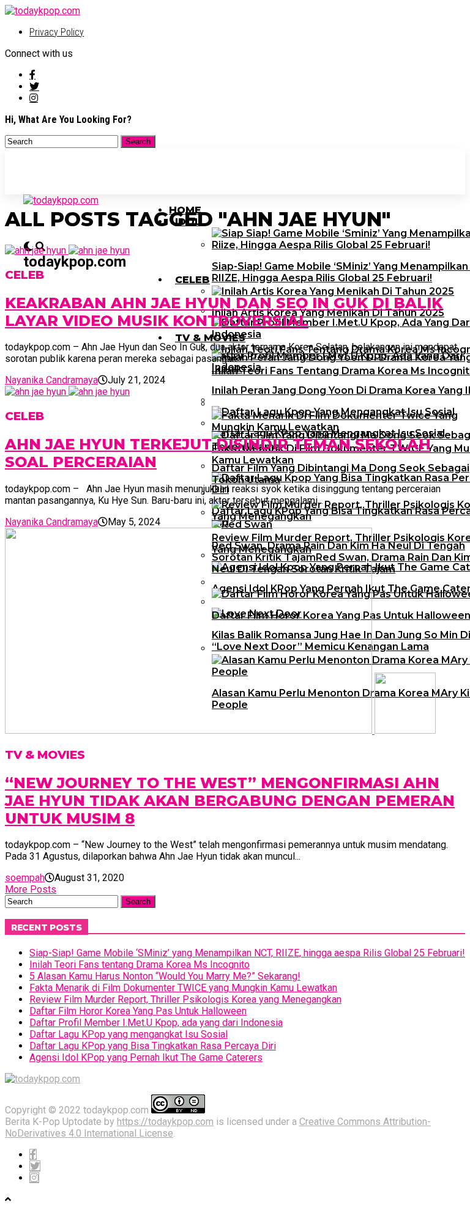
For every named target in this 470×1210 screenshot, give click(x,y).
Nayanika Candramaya (51, 380)
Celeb (192, 280)
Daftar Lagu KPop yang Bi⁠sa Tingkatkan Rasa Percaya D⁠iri (152, 1046)
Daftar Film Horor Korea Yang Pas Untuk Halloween (138, 1011)
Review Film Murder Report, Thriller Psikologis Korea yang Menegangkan (185, 999)
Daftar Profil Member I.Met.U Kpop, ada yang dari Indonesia (156, 1022)
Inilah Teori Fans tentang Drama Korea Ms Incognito (139, 964)
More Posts (30, 889)
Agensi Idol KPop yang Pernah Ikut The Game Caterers (146, 1057)
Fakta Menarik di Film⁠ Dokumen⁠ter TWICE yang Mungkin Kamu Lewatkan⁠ (183, 988)
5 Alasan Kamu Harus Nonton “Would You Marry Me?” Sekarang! (164, 976)
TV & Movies (210, 338)
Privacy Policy (56, 32)
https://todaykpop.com (165, 1121)
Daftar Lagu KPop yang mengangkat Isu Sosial (128, 1034)
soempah (25, 878)
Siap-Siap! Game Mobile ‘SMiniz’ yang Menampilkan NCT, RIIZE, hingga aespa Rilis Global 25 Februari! (247, 953)
